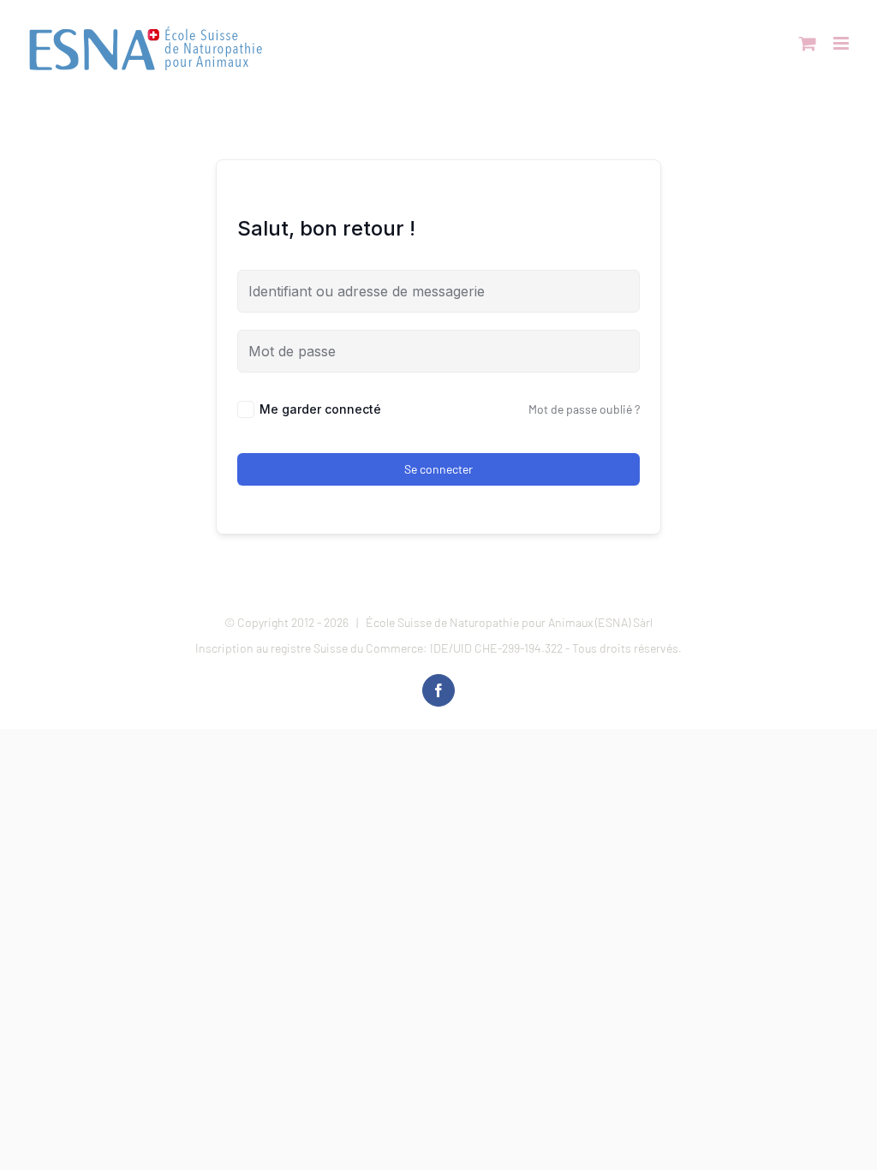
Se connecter (438, 469)
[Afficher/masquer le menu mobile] (842, 43)
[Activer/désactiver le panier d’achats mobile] (807, 43)
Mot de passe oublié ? (584, 409)
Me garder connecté (320, 409)
